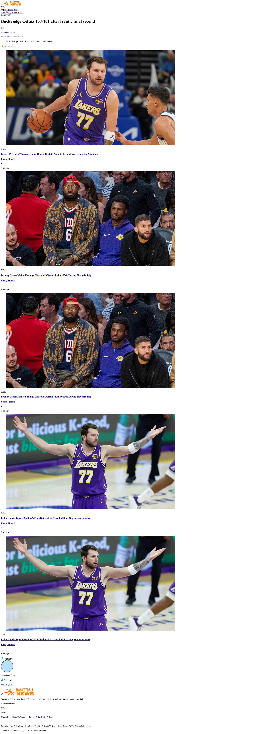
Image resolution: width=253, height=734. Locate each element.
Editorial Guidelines (83, 726)
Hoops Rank (6, 717)
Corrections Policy (27, 726)
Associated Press (8, 32)
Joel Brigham (6, 685)
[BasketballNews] (11, 5)
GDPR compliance (55, 726)
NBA (3, 7)
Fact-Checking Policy (10, 726)
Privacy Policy (35, 717)
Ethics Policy (46, 717)
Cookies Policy (41, 726)
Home (3, 15)
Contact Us (24, 717)
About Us (16, 717)
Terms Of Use (69, 726)
